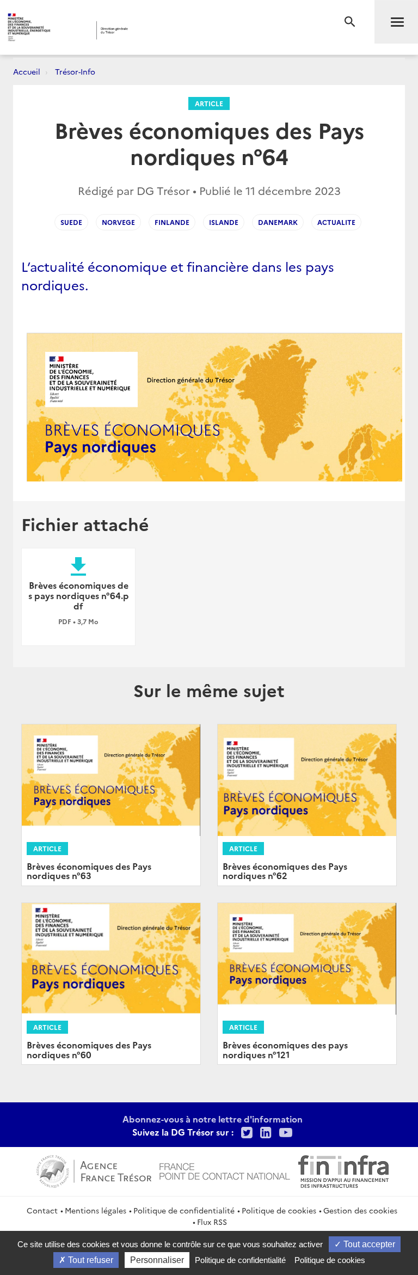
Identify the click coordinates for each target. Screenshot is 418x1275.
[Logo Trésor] (166, 30)
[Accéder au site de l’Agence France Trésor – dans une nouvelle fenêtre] (93, 1170)
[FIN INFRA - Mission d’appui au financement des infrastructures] (343, 1170)
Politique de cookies (279, 1210)
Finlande (172, 222)
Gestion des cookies (360, 1210)
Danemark (278, 222)
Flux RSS (212, 1221)
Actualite (336, 222)
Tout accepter (368, 1244)
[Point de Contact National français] (225, 1170)
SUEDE (71, 222)
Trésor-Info (75, 71)
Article (209, 103)
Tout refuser (89, 1260)
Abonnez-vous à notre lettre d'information (212, 1118)
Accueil (26, 71)
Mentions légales (95, 1210)
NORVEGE (118, 222)
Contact (42, 1210)
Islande (223, 222)
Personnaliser (157, 1260)
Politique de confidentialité (184, 1210)
